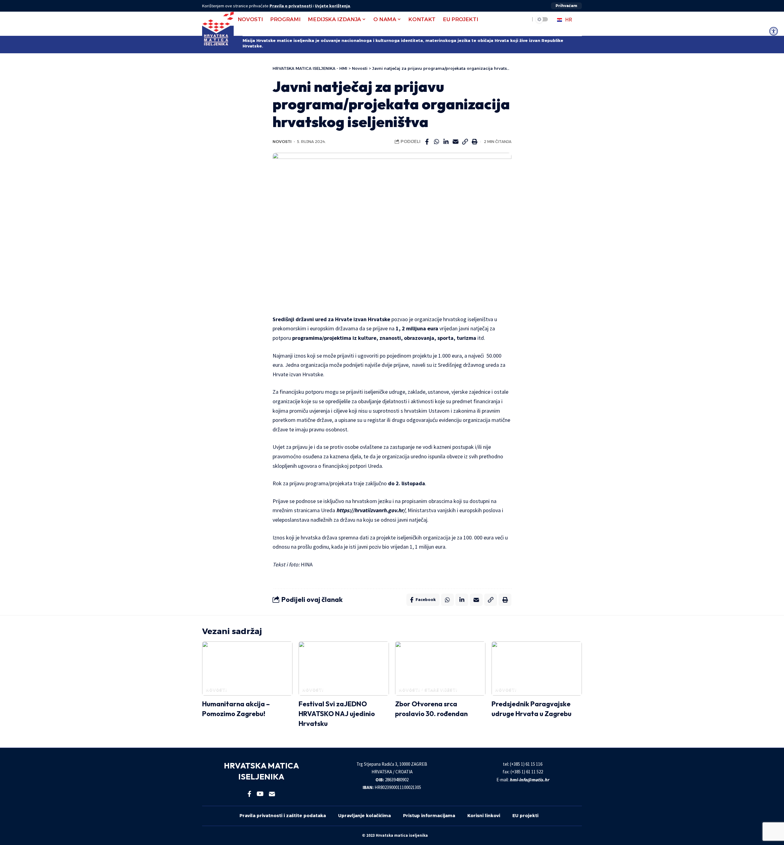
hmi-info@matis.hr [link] (529, 780)
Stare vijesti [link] (440, 689)
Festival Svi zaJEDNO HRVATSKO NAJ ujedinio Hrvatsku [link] (337, 714)
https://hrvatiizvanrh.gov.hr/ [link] (370, 510)
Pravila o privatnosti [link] (291, 6)
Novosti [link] (282, 141)
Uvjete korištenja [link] (332, 6)
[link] (773, 31)
